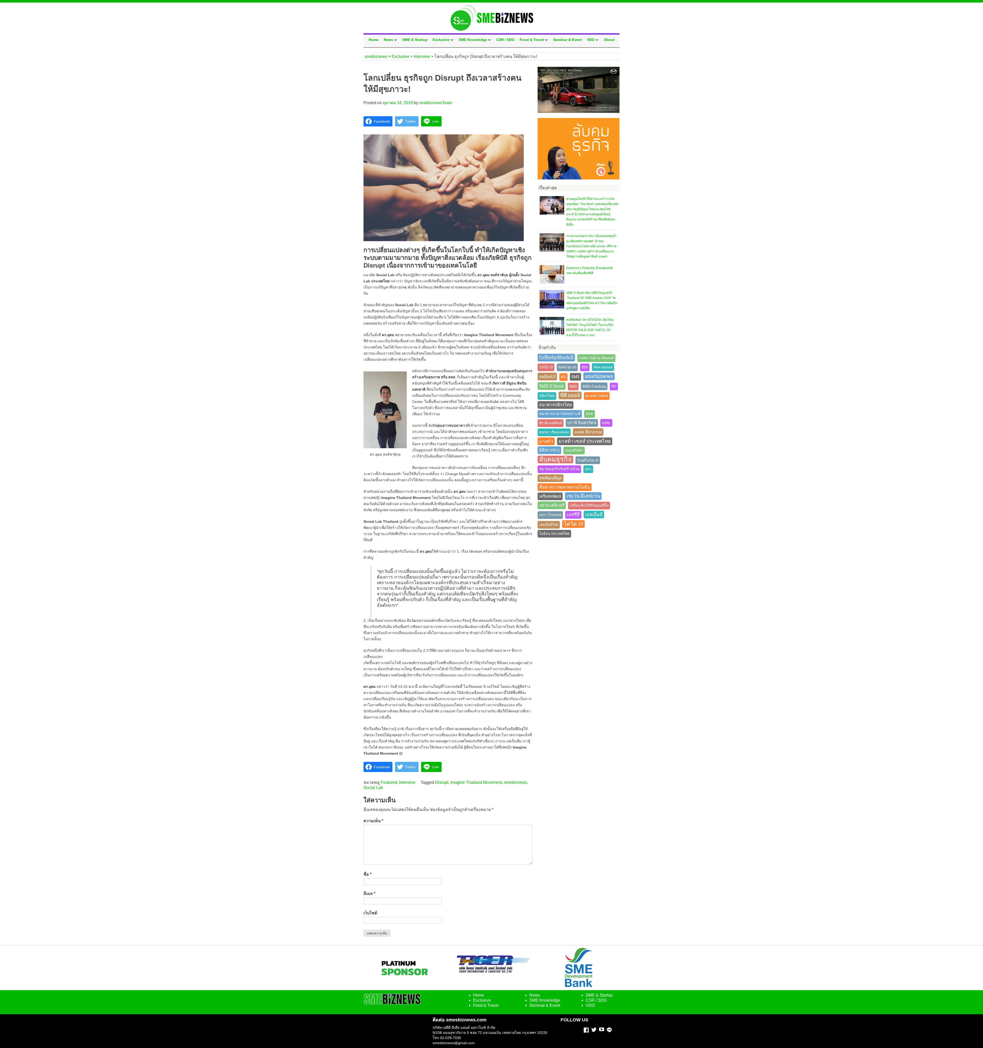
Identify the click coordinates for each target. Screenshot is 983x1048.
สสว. (588, 469)
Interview (407, 782)
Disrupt (441, 782)
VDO (591, 40)
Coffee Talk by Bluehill (596, 358)
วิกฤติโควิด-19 (588, 460)
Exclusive (441, 40)
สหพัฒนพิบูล (550, 478)
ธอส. (589, 414)
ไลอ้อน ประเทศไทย (554, 533)
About (609, 40)
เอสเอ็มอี (594, 514)
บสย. (606, 422)
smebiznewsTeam (435, 103)
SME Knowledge (473, 40)
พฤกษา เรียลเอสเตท (554, 432)
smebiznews (515, 782)
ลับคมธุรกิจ (555, 459)
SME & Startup (415, 40)
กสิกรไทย (547, 396)
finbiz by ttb (567, 367)
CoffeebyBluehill (556, 357)
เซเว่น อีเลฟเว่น (583, 496)
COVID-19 (546, 367)
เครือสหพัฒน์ (550, 496)
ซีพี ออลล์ (570, 395)
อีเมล (369, 893)
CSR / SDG (505, 40)
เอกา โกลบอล (550, 515)
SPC (613, 386)
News (388, 40)
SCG (563, 377)
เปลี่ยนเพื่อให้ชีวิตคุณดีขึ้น (589, 505)
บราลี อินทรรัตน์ (581, 422)
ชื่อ (367, 874)
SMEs (573, 386)
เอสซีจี (573, 514)
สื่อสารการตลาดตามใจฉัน (564, 487)
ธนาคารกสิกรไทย (555, 404)
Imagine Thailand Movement (476, 782)
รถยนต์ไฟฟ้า (574, 450)
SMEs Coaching (594, 386)
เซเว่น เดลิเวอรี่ (551, 505)
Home (374, 40)
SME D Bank (551, 386)
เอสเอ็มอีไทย (548, 525)
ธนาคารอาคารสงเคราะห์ (559, 414)
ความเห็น (373, 821)
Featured (389, 782)
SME (575, 376)
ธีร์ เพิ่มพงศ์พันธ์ (550, 423)
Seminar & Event (567, 40)
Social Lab (373, 787)
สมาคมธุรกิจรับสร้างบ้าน (559, 469)
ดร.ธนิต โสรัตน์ (596, 396)
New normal (603, 367)
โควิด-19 (573, 524)
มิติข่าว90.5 (549, 450)
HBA (585, 367)
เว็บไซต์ (370, 913)
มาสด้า (546, 441)
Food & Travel (532, 40)
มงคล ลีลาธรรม (588, 432)
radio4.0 (547, 376)
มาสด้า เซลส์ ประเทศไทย (585, 441)
